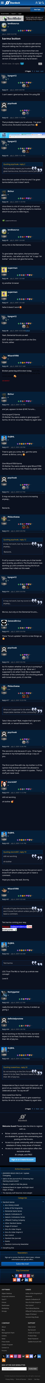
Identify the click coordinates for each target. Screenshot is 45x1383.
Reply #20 (5, 843)
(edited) (27, 331)
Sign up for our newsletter (13, 1365)
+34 (4, 998)
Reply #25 (5, 1059)
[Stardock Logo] (12, 2)
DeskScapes (5, 1305)
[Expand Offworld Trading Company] (3, 1220)
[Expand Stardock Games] (1, 1202)
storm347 (12, 782)
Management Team (8, 1333)
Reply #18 (5, 746)
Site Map (36, 1379)
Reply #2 (5, 118)
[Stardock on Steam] (32, 1276)
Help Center (32, 1327)
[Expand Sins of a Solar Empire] (3, 1229)
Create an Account (34, 1333)
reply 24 (24, 1067)
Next (37, 71)
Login (19, 14)
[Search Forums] (43, 3)
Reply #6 (5, 278)
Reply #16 (5, 662)
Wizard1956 (13, 355)
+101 (4, 789)
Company (6, 1323)
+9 (4, 1025)
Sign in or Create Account (22, 1159)
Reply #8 (5, 331)
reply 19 (23, 852)
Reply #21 (5, 899)
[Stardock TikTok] (22, 1280)
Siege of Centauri (31, 1314)
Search (13, 14)
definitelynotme (15, 1018)
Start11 (4, 1299)
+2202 (4, 362)
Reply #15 (5, 631)
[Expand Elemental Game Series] (3, 1211)
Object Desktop (7, 1293)
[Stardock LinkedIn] (26, 1280)
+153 (4, 523)
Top (43, 90)
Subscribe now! (22, 1264)
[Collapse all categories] (43, 1202)
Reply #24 (5, 1029)
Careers (4, 1336)
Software (6, 1289)
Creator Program (7, 1345)
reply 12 (23, 539)
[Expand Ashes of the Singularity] (3, 1208)
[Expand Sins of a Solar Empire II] (3, 1232)
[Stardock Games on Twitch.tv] (24, 1276)
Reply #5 (5, 240)
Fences (4, 1302)
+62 (4, 627)
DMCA (30, 1379)
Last (41, 71)
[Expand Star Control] (3, 1235)
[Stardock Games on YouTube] (20, 1276)
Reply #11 (5, 447)
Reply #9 (5, 366)
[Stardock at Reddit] (15, 1280)
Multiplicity (5, 1308)
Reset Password (33, 1339)
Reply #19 (5, 793)
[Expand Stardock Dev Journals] (3, 1238)
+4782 (4, 443)
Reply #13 (5, 531)
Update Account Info (34, 1342)
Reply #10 (5, 405)
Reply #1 (5, 90)
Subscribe (33, 1369)
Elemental (29, 1296)
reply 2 (22, 164)
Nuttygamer (14, 992)
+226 (4, 110)
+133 (4, 274)
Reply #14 (5, 591)
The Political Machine (32, 1308)
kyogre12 (12, 75)
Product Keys (32, 1336)
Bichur (11, 191)
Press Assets (6, 1342)
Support (31, 1323)
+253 (4, 198)
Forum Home (5, 14)
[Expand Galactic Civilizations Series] (3, 1217)
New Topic (37, 9)
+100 (4, 82)
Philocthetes (14, 517)
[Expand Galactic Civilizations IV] (3, 1214)
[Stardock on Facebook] (17, 1276)
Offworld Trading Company (34, 1311)
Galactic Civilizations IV (33, 1299)
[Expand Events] (3, 1241)
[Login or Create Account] (36, 3)
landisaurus (13, 23)
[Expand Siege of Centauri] (3, 1226)
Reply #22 (5, 954)
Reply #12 (5, 492)
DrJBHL (11, 436)
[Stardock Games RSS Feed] (30, 1280)
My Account (32, 1330)
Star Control (29, 1305)
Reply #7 (5, 303)
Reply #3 (5, 156)
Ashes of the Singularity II (34, 1293)
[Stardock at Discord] (19, 1280)
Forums (4, 1351)
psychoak (12, 103)
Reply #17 (5, 700)
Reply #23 (5, 1002)
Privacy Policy (10, 1379)
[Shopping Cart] (39, 3)
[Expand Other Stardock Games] (3, 1223)
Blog (3, 1330)
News (3, 1339)
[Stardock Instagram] (28, 1276)
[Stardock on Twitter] (13, 1276)
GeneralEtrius (14, 621)
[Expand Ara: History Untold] (3, 1205)
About (4, 1327)
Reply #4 (5, 202)
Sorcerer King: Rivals (32, 1317)
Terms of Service (21, 1379)
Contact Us (5, 1348)
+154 (4, 30)
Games (28, 1289)
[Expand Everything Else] (1, 1247)
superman (12, 268)
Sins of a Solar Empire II (33, 1302)
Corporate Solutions (8, 1296)
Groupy (4, 1311)
